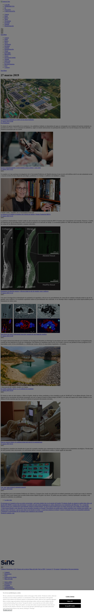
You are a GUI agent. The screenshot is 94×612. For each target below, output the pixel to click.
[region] (47, 601)
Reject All (70, 601)
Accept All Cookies (70, 606)
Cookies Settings (70, 596)
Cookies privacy (7, 610)
